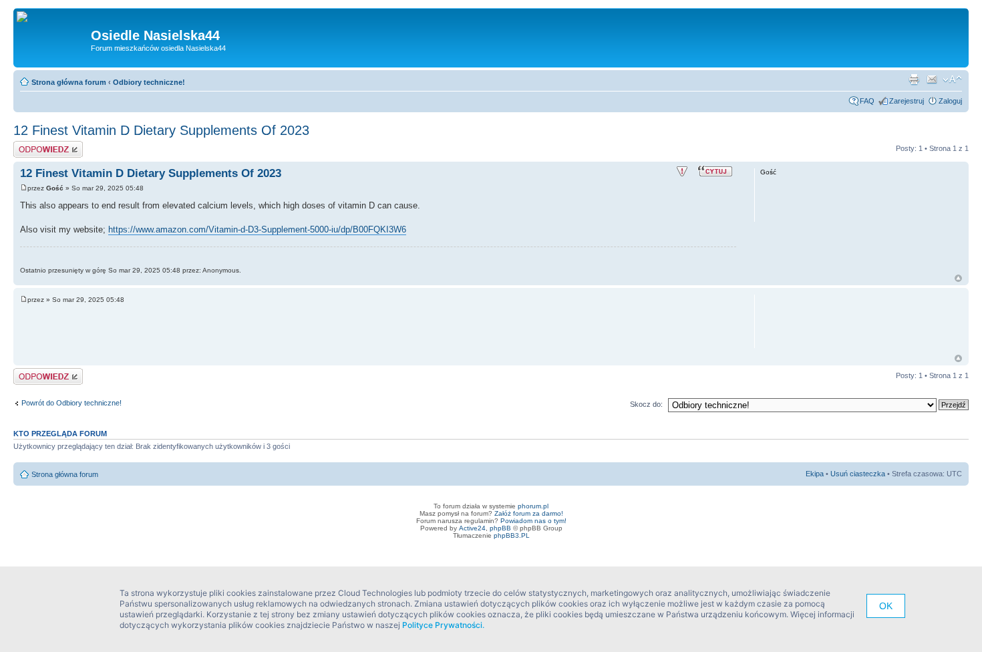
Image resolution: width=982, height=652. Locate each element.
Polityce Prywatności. (443, 625)
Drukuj (914, 79)
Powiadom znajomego (932, 79)
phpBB (500, 528)
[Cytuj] (716, 170)
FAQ (867, 101)
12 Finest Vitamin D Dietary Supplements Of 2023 (161, 130)
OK (885, 606)
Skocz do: (646, 404)
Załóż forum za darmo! (528, 513)
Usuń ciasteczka (857, 474)
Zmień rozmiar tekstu (952, 79)
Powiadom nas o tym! (533, 520)
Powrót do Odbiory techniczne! (71, 403)
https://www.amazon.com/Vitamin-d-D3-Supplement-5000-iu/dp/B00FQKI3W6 (257, 229)
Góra (958, 278)
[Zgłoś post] (682, 171)
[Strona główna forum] (27, 17)
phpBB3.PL (512, 535)
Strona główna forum (68, 82)
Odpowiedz (31, 145)
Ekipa (815, 474)
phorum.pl (533, 506)
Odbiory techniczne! (149, 82)
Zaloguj (950, 101)
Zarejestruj (906, 101)
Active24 (472, 528)
